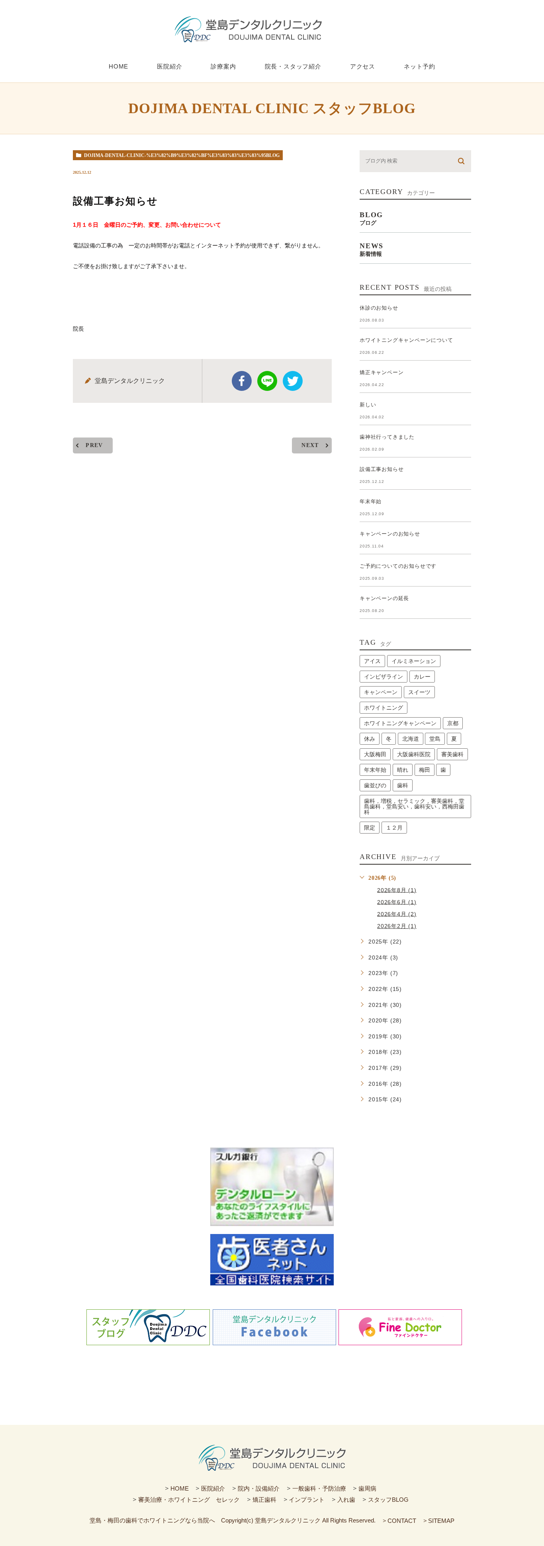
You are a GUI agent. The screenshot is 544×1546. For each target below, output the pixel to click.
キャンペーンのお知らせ (390, 534)
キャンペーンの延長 (384, 598)
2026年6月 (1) (397, 902)
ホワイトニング (383, 707)
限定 (369, 827)
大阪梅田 (375, 754)
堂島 (434, 739)
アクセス (362, 66)
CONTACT (401, 1520)
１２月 (394, 827)
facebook (242, 381)
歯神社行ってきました (387, 437)
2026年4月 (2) (397, 913)
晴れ (402, 770)
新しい (368, 405)
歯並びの (375, 785)
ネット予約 (419, 66)
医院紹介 (169, 66)
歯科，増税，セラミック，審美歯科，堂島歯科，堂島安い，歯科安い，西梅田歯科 (414, 806)
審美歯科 (452, 754)
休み (369, 739)
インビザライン (383, 676)
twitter (293, 381)
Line (267, 381)
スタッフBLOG (388, 1499)
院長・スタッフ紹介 (293, 66)
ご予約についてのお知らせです (398, 566)
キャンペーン (380, 692)
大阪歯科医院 (414, 754)
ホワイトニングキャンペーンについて (406, 340)
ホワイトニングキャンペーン (400, 723)
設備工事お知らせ (381, 469)
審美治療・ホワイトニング (174, 1499)
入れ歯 (346, 1499)
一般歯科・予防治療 (319, 1488)
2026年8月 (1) (397, 890)
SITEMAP (441, 1520)
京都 (452, 723)
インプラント (307, 1499)
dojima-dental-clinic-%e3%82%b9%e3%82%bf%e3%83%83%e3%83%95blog (182, 155)
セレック (228, 1499)
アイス (372, 661)
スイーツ (419, 692)
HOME (179, 1488)
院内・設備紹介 (259, 1488)
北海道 (410, 739)
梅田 (424, 770)
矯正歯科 (264, 1499)
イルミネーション (413, 661)
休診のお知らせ (379, 308)
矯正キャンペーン (381, 372)
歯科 (402, 785)
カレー (422, 676)
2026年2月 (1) (397, 926)
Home (118, 66)
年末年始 (371, 501)
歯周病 (367, 1488)
